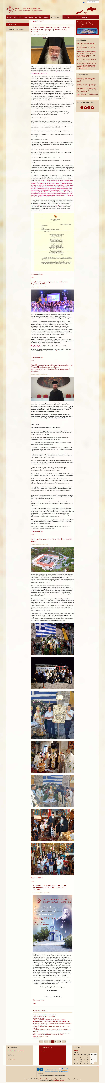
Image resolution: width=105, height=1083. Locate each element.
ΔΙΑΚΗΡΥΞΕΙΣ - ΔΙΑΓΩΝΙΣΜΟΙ (16, 29)
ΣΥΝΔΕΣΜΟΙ (75, 17)
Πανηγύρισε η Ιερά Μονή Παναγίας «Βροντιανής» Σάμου (51, 540)
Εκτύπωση (35, 274)
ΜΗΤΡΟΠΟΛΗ (17, 17)
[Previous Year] (74, 1050)
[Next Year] (76, 1050)
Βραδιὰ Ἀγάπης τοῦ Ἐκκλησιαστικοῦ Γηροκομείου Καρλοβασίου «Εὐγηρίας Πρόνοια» (86, 80)
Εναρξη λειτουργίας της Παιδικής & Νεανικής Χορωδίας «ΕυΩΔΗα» (49, 283)
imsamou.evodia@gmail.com (55, 350)
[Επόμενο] (63, 1041)
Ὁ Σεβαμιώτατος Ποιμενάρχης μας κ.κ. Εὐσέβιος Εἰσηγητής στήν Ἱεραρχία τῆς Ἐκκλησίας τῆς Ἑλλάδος (50, 29)
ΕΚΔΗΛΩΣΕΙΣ (11, 27)
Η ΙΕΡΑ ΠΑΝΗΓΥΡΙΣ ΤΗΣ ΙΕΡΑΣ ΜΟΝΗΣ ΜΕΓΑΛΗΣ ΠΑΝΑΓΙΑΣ (49, 1020)
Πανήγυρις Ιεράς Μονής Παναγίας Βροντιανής (44, 1015)
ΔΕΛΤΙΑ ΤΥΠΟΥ (12, 24)
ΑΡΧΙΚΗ (9, 17)
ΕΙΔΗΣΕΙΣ (10, 22)
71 (45, 1041)
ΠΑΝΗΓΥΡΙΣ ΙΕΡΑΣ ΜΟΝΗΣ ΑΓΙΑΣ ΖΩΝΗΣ (44, 1016)
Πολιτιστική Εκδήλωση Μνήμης (41, 1036)
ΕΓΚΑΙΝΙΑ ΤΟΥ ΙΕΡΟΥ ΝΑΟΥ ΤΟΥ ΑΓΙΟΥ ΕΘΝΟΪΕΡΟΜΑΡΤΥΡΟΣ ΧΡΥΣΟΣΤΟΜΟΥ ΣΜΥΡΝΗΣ (50, 887)
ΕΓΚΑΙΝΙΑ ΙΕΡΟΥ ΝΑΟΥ (39, 1018)
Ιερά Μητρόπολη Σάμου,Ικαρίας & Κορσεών (48, 1079)
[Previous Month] (75, 1050)
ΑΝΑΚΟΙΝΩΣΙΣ (36, 1038)
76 (57, 1041)
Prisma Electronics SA (58, 1080)
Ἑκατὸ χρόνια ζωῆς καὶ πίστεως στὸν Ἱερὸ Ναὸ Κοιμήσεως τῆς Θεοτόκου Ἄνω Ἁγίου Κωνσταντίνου (87, 90)
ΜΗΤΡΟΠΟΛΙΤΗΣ (28, 17)
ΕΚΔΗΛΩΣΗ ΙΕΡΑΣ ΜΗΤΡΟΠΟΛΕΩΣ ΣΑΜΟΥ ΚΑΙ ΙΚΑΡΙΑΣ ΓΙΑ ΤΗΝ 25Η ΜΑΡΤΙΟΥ (86, 47)
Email (41, 274)
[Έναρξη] (40, 1041)
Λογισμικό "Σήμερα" (12, 1059)
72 (47, 1041)
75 (55, 1041)
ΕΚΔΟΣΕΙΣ (66, 17)
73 (50, 1041)
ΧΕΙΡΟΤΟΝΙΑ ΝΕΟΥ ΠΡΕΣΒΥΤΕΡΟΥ (86, 43)
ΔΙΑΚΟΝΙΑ (45, 17)
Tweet (32, 277)
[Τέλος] (65, 1041)
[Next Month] (77, 1050)
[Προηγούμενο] (42, 1041)
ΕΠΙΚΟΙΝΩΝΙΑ (84, 17)
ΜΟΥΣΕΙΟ (38, 17)
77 (60, 1041)
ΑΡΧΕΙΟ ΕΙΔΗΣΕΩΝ (56, 17)
